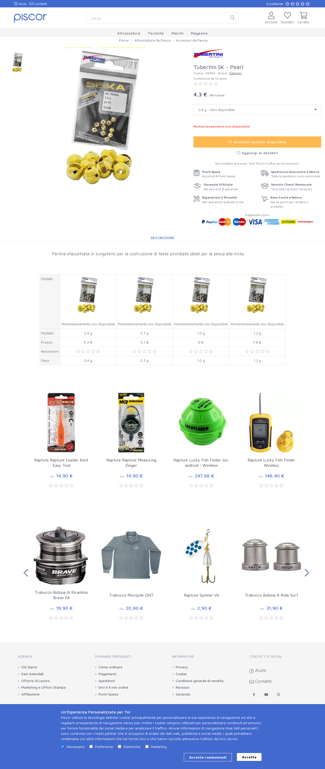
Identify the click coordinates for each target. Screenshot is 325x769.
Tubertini (235, 73)
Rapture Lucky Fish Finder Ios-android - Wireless (201, 463)
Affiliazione (30, 694)
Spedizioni (107, 681)
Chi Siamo (29, 667)
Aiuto (22, 4)
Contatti (40, 4)
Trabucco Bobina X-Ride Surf (271, 595)
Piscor (124, 40)
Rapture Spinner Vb (201, 595)
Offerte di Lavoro (35, 681)
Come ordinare (110, 667)
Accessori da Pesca (191, 40)
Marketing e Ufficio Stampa (43, 687)
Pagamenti (107, 674)
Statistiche (131, 746)
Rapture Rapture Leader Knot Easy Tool (61, 463)
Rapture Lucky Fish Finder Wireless (271, 463)
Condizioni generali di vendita (199, 681)
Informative (183, 656)
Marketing (159, 746)
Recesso (182, 687)
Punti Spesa (108, 694)
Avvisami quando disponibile (259, 142)
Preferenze (104, 746)
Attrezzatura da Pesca (152, 40)
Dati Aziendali (32, 674)
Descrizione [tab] (162, 238)
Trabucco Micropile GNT (131, 595)
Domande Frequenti (113, 656)
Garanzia (183, 694)
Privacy (182, 667)
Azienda (25, 656)
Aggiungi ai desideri (259, 153)
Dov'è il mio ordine (113, 687)
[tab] (47, 658)
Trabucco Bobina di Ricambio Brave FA (61, 595)
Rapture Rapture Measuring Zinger (131, 463)
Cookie (181, 674)
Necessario (76, 746)
